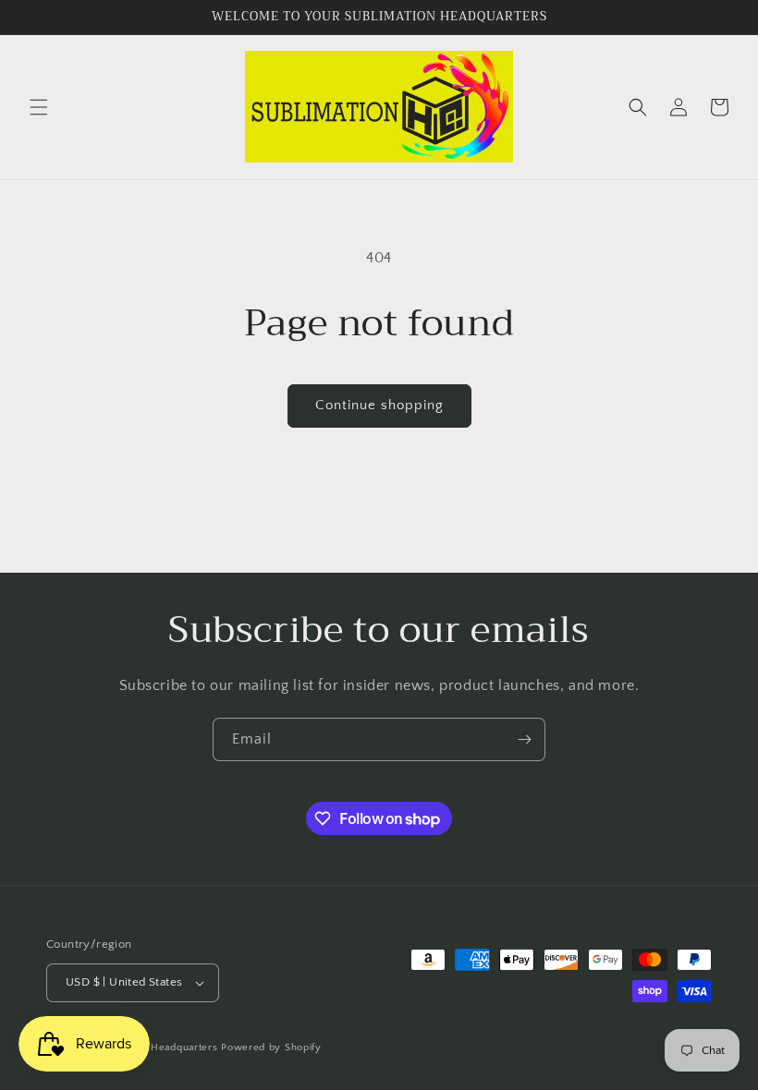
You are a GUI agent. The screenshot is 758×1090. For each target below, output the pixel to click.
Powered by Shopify (271, 1047)
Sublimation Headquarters (154, 1047)
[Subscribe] (524, 739)
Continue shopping (379, 405)
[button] (38, 107)
